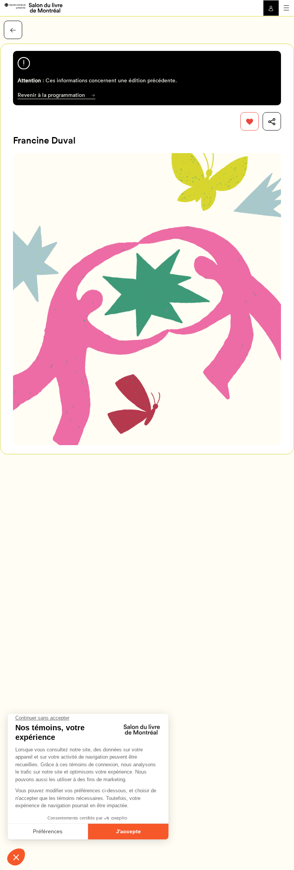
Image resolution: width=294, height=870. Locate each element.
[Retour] (13, 30)
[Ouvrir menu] (286, 8)
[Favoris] (249, 121)
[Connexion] (271, 8)
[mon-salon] (33, 7)
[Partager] (272, 121)
